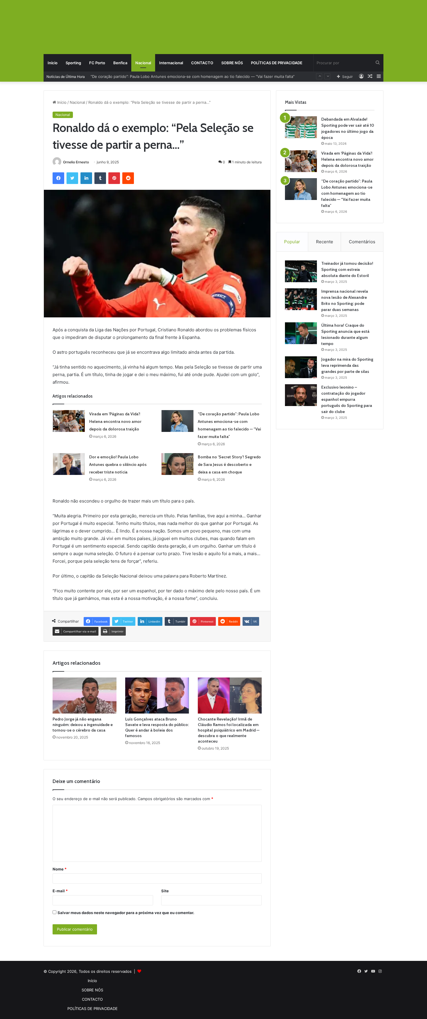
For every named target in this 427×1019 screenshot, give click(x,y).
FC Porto (97, 62)
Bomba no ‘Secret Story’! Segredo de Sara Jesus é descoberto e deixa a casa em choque (229, 464)
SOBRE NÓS (232, 62)
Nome (60, 869)
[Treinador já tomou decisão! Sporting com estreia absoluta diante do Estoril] (301, 271)
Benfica (120, 62)
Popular (292, 241)
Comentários (362, 241)
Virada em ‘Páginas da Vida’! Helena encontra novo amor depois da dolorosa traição (115, 421)
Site (165, 891)
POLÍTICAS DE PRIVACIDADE (276, 62)
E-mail (60, 891)
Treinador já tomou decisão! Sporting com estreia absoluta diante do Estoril (347, 269)
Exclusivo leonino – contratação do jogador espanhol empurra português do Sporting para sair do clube (346, 399)
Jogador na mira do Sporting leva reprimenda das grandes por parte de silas (347, 365)
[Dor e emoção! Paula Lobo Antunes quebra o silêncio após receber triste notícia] (69, 464)
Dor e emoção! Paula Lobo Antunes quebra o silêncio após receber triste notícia (163, 76)
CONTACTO (202, 62)
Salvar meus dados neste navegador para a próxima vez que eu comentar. (126, 912)
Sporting (73, 62)
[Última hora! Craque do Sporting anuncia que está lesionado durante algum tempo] (301, 333)
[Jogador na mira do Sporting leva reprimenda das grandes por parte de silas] (301, 367)
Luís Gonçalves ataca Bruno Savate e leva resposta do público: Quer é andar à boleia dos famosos (157, 727)
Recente (324, 241)
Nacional (143, 62)
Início (53, 62)
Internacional (171, 62)
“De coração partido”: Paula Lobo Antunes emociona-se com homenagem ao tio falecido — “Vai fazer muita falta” (346, 193)
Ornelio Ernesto (76, 162)
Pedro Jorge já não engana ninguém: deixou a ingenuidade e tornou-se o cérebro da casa (83, 724)
